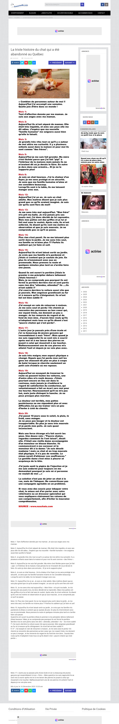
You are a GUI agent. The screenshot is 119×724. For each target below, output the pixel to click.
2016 (85, 318)
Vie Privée (51, 709)
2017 (85, 315)
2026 (85, 292)
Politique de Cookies (93, 709)
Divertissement (17, 13)
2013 (85, 326)
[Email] (96, 122)
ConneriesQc (15, 58)
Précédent (57, 63)
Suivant (69, 63)
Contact (101, 13)
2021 (85, 305)
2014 (85, 323)
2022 (85, 302)
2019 (85, 310)
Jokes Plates (46, 13)
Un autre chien (87, 186)
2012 (85, 328)
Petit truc (85, 151)
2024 (85, 297)
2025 (85, 294)
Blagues (32, 13)
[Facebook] (85, 122)
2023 (85, 300)
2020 (85, 307)
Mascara (85, 212)
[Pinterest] (89, 122)
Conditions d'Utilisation (22, 709)
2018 (85, 313)
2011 (85, 331)
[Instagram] (92, 122)
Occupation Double (65, 13)
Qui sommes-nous (85, 13)
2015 (85, 320)
